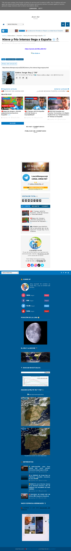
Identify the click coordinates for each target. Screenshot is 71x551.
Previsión (19, 35)
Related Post (6, 94)
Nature (11, 30)
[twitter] (66, 272)
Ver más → (33, 289)
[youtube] (68, 272)
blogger (12, 123)
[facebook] (63, 272)
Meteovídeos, (26, 43)
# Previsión (20, 59)
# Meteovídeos (10, 59)
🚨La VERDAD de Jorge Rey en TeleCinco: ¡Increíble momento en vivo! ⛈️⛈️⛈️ (39, 477)
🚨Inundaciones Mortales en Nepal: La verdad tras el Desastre (33, 31)
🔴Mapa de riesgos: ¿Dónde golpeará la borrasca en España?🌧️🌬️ (11, 113)
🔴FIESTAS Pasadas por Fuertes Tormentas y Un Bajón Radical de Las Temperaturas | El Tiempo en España (58, 113)
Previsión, (32, 43)
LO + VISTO (25, 206)
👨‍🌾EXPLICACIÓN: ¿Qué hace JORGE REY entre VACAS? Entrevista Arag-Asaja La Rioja (39, 468)
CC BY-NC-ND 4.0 (31, 261)
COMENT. (45, 206)
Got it (40, 8)
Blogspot (52, 549)
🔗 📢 (35, 184)
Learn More (33, 8)
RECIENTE (35, 206)
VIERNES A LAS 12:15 (31, 508)
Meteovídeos (62, 30)
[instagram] (61, 272)
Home (4, 35)
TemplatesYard (33, 549)
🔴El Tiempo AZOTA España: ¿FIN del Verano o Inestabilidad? (34, 113)
